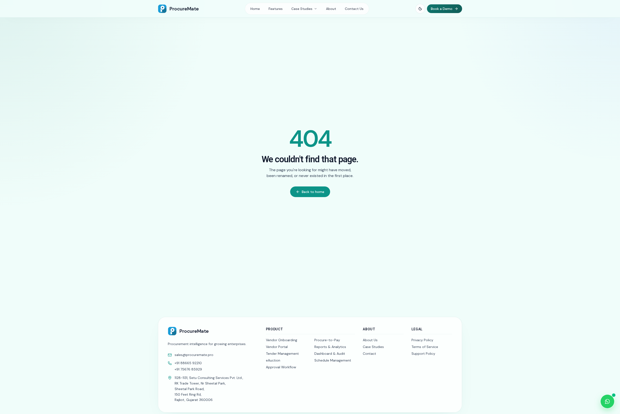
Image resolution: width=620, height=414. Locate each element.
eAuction (273, 360)
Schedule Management (332, 360)
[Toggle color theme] (420, 9)
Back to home (313, 192)
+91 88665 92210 (188, 363)
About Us (370, 340)
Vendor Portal (277, 347)
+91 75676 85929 (188, 369)
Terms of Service (424, 347)
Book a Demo (441, 9)
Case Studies (373, 347)
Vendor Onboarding (281, 340)
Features (276, 9)
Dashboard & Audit (329, 353)
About (331, 9)
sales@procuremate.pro (194, 355)
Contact (369, 353)
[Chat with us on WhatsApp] (607, 401)
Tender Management (282, 353)
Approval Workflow (281, 367)
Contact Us (354, 9)
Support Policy (423, 353)
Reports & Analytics (330, 347)
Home (255, 9)
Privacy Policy (422, 340)
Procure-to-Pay (327, 340)
